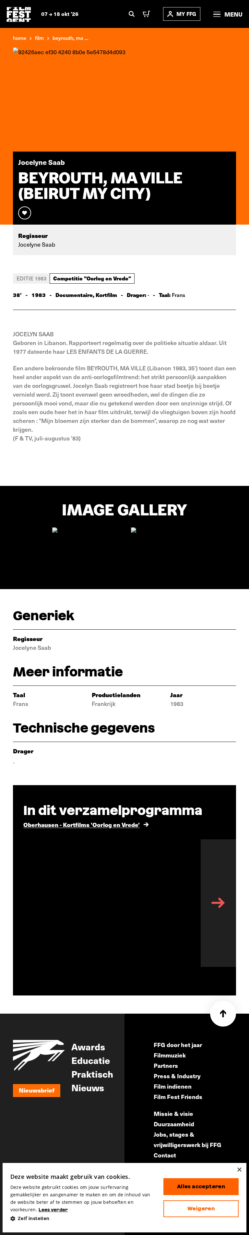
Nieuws (87, 1087)
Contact (165, 1155)
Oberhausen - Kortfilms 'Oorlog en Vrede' (81, 824)
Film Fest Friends (178, 1097)
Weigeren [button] (201, 1208)
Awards (88, 1046)
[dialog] (125, 1198)
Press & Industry (177, 1076)
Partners (166, 1065)
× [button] (239, 1169)
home (19, 37)
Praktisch (92, 1073)
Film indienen (173, 1086)
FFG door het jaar (178, 1045)
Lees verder (53, 1209)
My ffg (186, 14)
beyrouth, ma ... (71, 37)
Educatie (90, 1060)
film (39, 37)
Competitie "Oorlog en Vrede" (92, 278)
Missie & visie (173, 1113)
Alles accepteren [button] (201, 1186)
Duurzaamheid (174, 1124)
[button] (81, 1219)
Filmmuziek (170, 1055)
